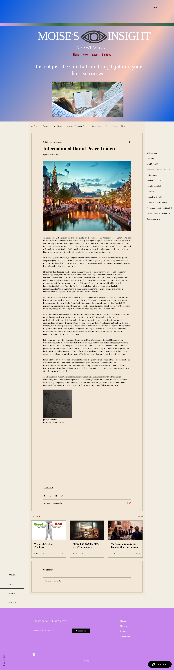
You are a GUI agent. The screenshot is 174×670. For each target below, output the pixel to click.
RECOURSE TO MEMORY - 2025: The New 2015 (86, 545)
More (123, 126)
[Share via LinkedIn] (56, 495)
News (123, 626)
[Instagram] (34, 654)
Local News (57, 126)
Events (45, 126)
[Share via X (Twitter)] (50, 495)
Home (123, 621)
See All (140, 516)
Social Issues (96, 126)
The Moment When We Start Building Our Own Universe (124, 545)
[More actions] (129, 142)
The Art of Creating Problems (43, 545)
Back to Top (3, 660)
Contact (125, 636)
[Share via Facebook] (44, 495)
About (123, 631)
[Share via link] (62, 495)
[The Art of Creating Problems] (48, 530)
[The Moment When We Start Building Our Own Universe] (125, 530)
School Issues (111, 126)
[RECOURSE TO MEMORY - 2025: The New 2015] (87, 530)
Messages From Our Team (77, 126)
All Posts (34, 126)
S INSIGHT (111, 35)
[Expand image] (57, 404)
